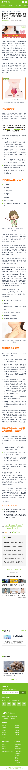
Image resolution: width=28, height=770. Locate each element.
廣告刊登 (4, 749)
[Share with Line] (13, 532)
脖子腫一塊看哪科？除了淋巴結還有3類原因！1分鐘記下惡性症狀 (13, 543)
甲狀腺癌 (19, 11)
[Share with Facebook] (15, 532)
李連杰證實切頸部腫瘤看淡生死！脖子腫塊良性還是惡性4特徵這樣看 (13, 555)
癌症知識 (13, 11)
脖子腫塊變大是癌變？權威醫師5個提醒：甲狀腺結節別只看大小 (13, 547)
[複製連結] (18, 532)
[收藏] (5, 532)
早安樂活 (4, 737)
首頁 (3, 11)
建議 (13, 477)
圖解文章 (4, 734)
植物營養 (17, 734)
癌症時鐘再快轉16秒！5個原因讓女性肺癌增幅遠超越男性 (13, 551)
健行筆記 (17, 760)
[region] (14, 128)
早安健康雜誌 (18, 751)
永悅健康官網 (18, 744)
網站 (8, 294)
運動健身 (4, 730)
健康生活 (17, 725)
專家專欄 (17, 732)
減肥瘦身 (17, 728)
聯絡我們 (4, 746)
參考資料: (6, 501)
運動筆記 (17, 758)
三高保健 (17, 730)
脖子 (7, 525)
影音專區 (4, 732)
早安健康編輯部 (5, 20)
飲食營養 (4, 728)
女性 (15, 528)
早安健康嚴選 (18, 749)
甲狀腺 (19, 525)
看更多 (23, 631)
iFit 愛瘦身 (17, 762)
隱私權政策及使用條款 (7, 751)
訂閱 (23, 692)
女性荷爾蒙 (8, 528)
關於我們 (4, 744)
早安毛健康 (17, 753)
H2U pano (17, 755)
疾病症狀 (8, 11)
